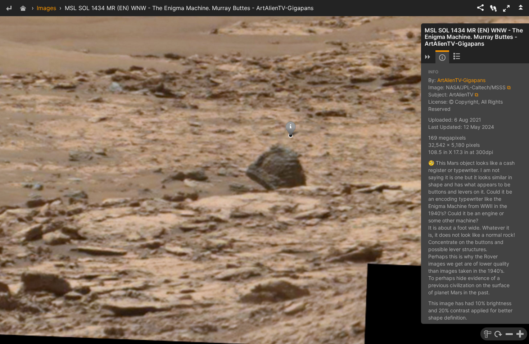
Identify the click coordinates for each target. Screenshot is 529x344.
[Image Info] (442, 57)
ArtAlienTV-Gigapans (461, 80)
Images (46, 8)
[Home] (23, 9)
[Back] (8, 9)
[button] (506, 8)
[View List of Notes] (457, 56)
